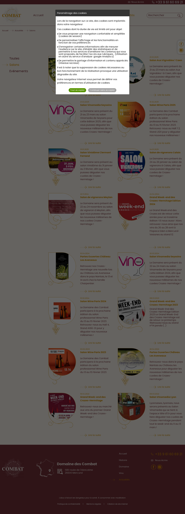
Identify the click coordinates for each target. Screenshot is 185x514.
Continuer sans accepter (102, 90)
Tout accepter (77, 90)
